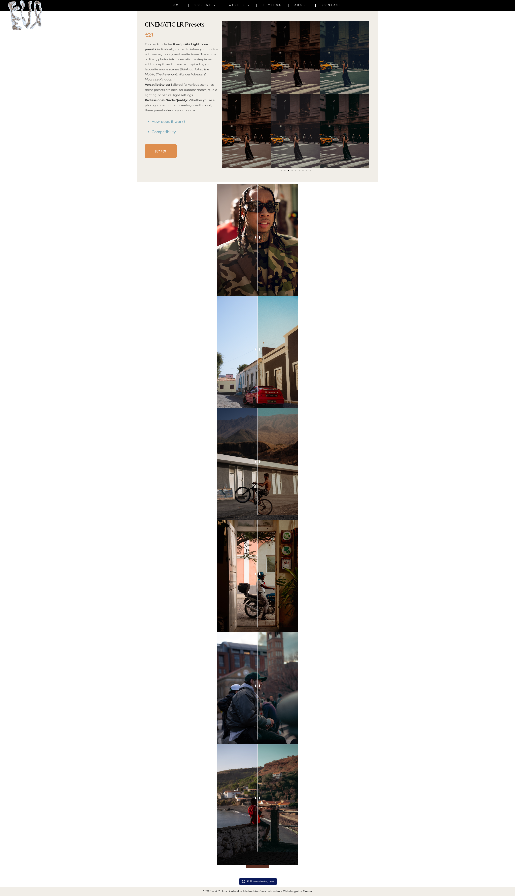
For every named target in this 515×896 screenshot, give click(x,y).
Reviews (272, 5)
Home (176, 5)
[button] (181, 122)
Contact (332, 5)
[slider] (257, 237)
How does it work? (168, 121)
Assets (237, 5)
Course (203, 5)
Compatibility (163, 132)
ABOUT (302, 5)
